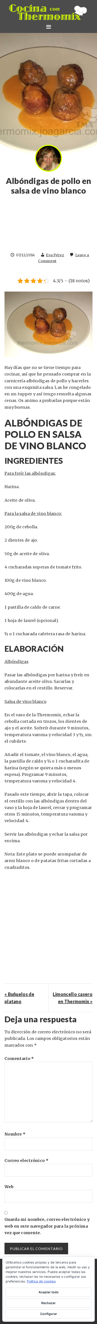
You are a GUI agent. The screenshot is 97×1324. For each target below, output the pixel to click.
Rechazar (48, 1303)
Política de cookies (41, 1281)
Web (9, 1186)
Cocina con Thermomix (48, 12)
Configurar (48, 1314)
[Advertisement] (48, 226)
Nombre (15, 1134)
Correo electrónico (26, 1160)
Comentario (19, 1058)
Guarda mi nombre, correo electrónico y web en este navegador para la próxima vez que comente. (47, 1226)
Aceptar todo (49, 1292)
